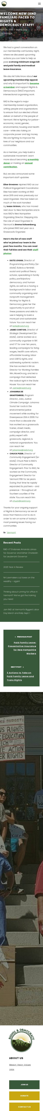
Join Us (24, 1084)
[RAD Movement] (4, 4)
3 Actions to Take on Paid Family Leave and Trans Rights (20, 676)
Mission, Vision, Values (20, 1064)
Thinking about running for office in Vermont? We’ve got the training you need (20, 595)
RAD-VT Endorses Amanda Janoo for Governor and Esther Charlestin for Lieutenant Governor (20, 553)
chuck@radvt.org (21, 501)
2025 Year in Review (13, 567)
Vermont (11, 532)
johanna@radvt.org (22, 450)
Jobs (11, 1069)
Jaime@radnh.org (21, 388)
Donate (24, 1095)
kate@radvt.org (20, 326)
